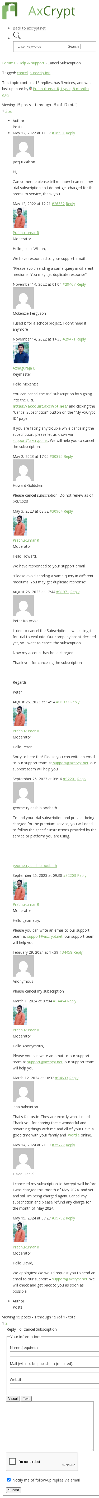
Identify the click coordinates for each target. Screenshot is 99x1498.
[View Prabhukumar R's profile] (30, 88)
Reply (70, 132)
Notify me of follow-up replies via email (46, 1480)
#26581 (58, 132)
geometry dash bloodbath (35, 865)
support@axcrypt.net (30, 440)
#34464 (59, 1000)
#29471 (69, 339)
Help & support (31, 62)
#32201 (69, 778)
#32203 (69, 875)
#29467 (69, 284)
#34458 (65, 952)
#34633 (61, 1077)
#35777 (58, 1144)
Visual (13, 1399)
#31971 (62, 591)
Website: (17, 1379)
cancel (22, 72)
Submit (13, 1490)
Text (26, 1399)
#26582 (58, 203)
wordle (74, 1135)
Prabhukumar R (46, 88)
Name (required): (24, 1347)
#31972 (62, 701)
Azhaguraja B (24, 368)
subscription (40, 72)
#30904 (56, 511)
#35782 (58, 1218)
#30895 (56, 456)
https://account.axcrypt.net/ (40, 406)
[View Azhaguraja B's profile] (21, 361)
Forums (8, 62)
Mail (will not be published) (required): (41, 1363)
